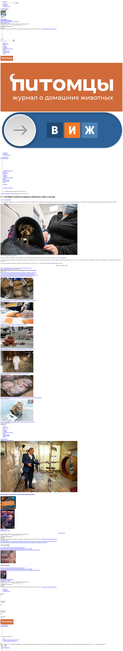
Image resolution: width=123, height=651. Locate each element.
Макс (63, 265)
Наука (4, 49)
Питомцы (5, 184)
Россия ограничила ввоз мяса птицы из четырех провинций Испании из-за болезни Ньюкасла (21, 397)
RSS (4, 638)
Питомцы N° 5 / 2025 (5, 530)
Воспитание (5, 44)
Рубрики (5, 1)
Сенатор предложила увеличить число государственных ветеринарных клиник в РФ (19, 274)
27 (3, 585)
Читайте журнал (4, 529)
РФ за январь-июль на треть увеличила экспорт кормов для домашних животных (19, 272)
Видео (4, 53)
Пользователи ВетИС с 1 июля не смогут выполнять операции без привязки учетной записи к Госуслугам (24, 542)
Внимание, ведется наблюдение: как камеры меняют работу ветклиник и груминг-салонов (20, 549)
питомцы (23, 268)
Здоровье (5, 46)
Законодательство (14, 193)
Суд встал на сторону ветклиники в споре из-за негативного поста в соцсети (17, 273)
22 (1, 585)
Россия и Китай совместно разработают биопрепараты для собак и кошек (17, 276)
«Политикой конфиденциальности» (49, 28)
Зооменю (5, 47)
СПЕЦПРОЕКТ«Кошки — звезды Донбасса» (7, 440)
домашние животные (8, 268)
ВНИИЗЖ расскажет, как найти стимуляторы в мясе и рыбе (14, 324)
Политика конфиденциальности (10, 640)
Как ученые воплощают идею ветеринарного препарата (13, 547)
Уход (4, 45)
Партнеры (5, 5)
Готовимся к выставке (8, 48)
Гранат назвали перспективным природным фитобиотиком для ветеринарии (17, 349)
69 (3, 537)
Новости (5, 43)
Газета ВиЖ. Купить (5, 22)
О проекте (5, 4)
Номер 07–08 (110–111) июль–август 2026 (10, 21)
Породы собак (6, 52)
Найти (17, 2)
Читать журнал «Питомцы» (7, 579)
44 (1, 537)
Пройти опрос (33, 270)
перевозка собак (17, 268)
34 (1, 27)
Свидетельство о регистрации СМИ (11, 639)
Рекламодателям (6, 6)
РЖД (27, 268)
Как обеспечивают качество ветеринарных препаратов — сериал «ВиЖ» (16, 548)
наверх (2, 593)
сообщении (63, 257)
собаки (29, 268)
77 (3, 27)
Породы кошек (6, 51)
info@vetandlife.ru (4, 9)
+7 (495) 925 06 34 (4, 157)
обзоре (50, 263)
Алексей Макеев (7, 199)
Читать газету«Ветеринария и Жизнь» (6, 20)
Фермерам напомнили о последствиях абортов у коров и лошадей (15, 373)
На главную (3, 424)
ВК (66, 265)
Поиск (4, 182)
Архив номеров (61, 533)
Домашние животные (7, 170)
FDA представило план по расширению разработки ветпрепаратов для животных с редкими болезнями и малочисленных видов (29, 541)
